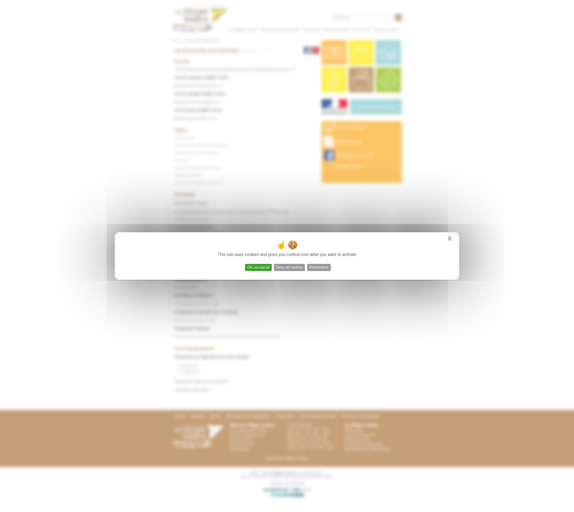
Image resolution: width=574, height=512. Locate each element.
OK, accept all (258, 267)
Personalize (318, 267)
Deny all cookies (289, 267)
